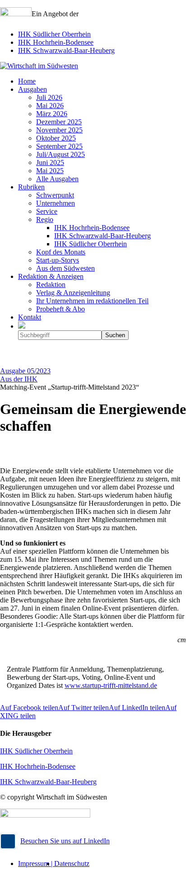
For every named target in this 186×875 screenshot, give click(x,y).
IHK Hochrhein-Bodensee (55, 42)
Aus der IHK (18, 379)
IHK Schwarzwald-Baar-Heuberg (66, 50)
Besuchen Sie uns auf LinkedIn (65, 841)
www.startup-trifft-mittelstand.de (111, 685)
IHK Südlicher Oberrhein (54, 34)
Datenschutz (71, 863)
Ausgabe (25, 371)
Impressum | (36, 863)
